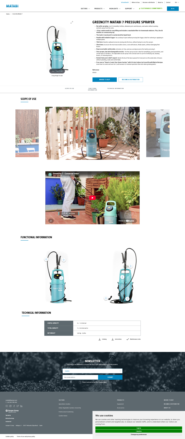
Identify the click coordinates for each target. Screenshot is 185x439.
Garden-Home (63, 415)
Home (8, 14)
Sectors (84, 8)
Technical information (115, 88)
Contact (168, 2)
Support (128, 8)
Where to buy (136, 2)
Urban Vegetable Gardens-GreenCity (70, 408)
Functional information (92, 89)
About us (160, 2)
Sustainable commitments (151, 8)
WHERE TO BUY (169, 400)
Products (98, 8)
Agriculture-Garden (64, 404)
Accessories (120, 408)
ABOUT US (167, 408)
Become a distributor (149, 2)
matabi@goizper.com (11, 400)
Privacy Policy (102, 382)
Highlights (113, 8)
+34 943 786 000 (12, 402)
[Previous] (32, 133)
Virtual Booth (125, 2)
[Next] (153, 133)
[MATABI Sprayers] (12, 6)
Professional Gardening (66, 412)
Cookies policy (10, 436)
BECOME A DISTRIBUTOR (171, 404)
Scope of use (69, 88)
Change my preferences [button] (139, 434)
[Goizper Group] (12, 412)
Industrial (8, 421)
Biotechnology (10, 418)
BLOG (172, 8)
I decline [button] (139, 431)
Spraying (8, 415)
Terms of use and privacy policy (26, 436)
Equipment (120, 404)
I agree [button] (139, 428)
